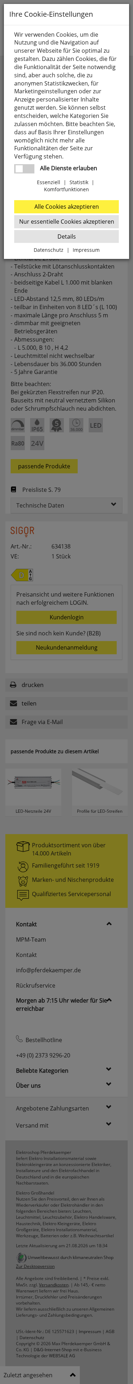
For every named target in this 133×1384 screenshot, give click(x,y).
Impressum (86, 249)
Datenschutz (48, 249)
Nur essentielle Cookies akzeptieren (66, 221)
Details (66, 236)
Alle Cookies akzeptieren (66, 206)
